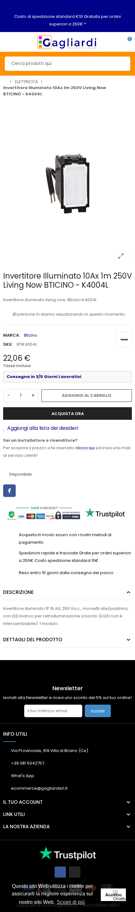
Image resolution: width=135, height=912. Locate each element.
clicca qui (85, 448)
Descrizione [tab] (18, 592)
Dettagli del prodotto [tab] (32, 639)
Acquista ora (67, 414)
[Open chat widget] (121, 898)
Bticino (30, 335)
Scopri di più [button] (71, 902)
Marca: (11, 335)
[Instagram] (74, 872)
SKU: (8, 344)
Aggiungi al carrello (86, 395)
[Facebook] (60, 872)
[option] (67, 183)
